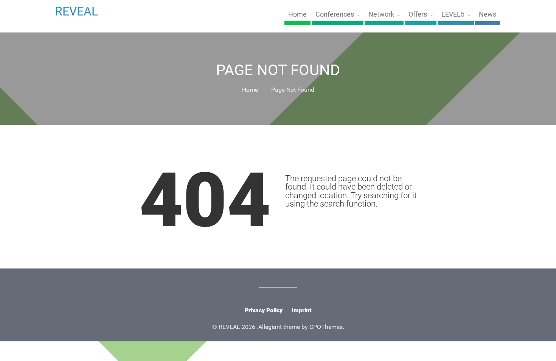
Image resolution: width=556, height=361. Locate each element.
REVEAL (76, 11)
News (487, 14)
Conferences (334, 14)
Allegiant (270, 326)
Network (381, 14)
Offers (417, 14)
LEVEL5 (452, 14)
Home (297, 14)
